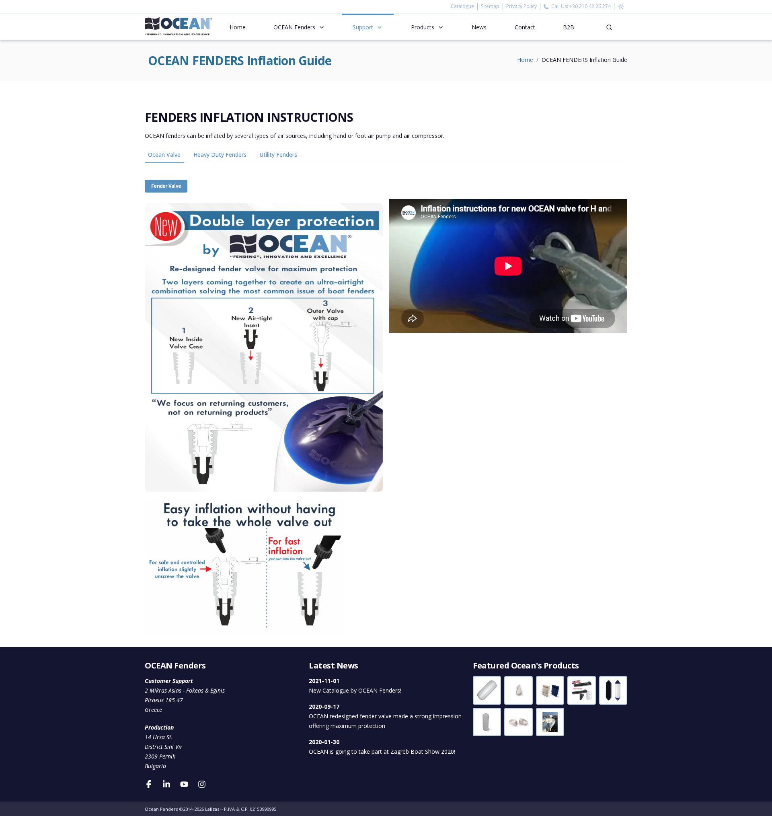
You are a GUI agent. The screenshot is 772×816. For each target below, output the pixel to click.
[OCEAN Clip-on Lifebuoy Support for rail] (518, 722)
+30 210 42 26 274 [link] (590, 6)
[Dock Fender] (581, 690)
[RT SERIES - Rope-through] (487, 690)
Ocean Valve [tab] (164, 154)
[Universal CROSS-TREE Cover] (518, 690)
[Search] (609, 27)
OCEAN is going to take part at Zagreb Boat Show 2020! (382, 746)
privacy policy (521, 6)
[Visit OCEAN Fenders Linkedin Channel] (166, 784)
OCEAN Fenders (294, 27)
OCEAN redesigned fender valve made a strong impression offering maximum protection (385, 716)
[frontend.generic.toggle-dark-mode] (621, 6)
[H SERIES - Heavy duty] (613, 690)
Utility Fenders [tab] (278, 154)
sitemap (490, 6)
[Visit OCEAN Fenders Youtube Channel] (184, 784)
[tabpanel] (386, 398)
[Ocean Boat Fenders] (178, 27)
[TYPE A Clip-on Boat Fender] (550, 722)
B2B (568, 27)
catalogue (464, 6)
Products (422, 27)
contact (525, 27)
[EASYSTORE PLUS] (487, 722)
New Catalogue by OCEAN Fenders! (355, 685)
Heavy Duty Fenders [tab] (219, 154)
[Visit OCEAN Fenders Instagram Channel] (202, 784)
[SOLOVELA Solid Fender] (550, 690)
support (363, 27)
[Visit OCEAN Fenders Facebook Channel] (149, 784)
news (479, 27)
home (238, 27)
